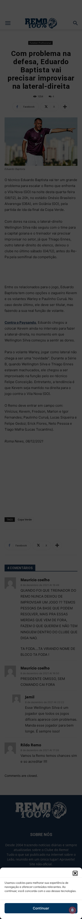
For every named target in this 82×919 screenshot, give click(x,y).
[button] (75, 873)
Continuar (41, 908)
